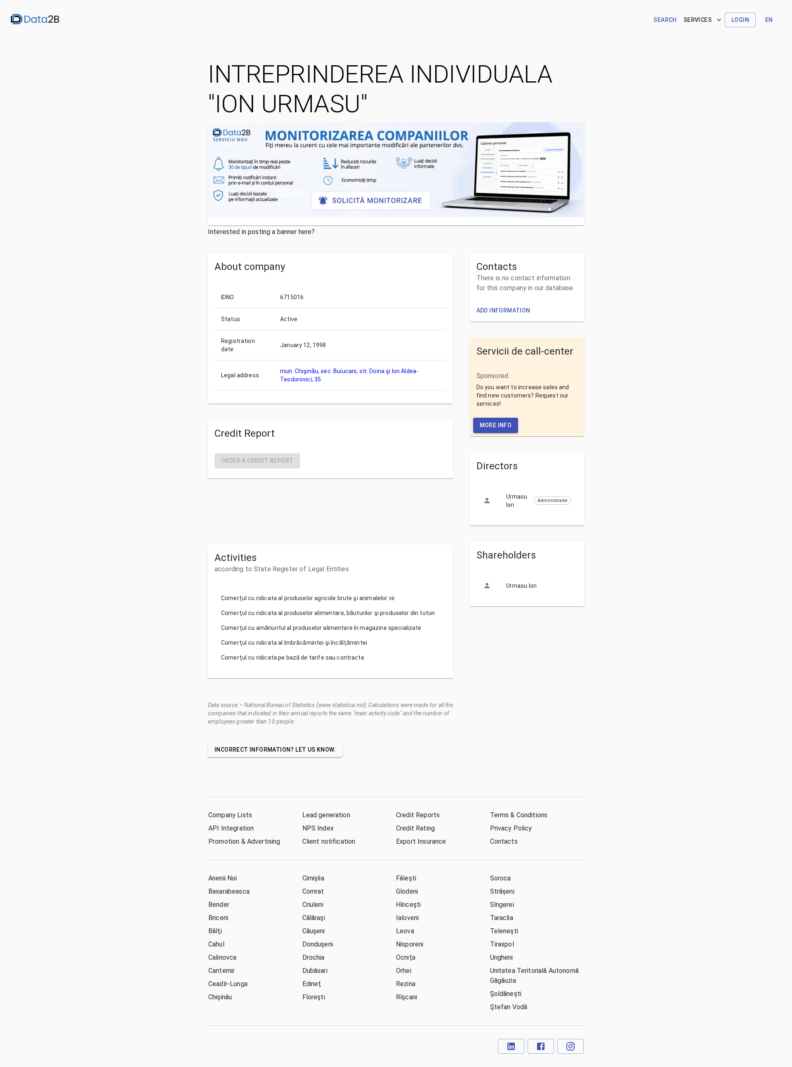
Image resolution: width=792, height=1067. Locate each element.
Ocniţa (405, 957)
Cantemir (221, 971)
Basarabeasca (229, 891)
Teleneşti (504, 931)
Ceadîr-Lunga (228, 984)
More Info (496, 425)
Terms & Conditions (519, 815)
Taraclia (501, 918)
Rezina (405, 984)
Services (698, 20)
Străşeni (502, 891)
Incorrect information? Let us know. (275, 749)
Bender (218, 904)
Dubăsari (315, 971)
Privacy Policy (511, 828)
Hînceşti (408, 904)
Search (664, 20)
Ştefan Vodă (509, 1007)
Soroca (500, 878)
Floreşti (313, 997)
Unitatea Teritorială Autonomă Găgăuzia (534, 975)
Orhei (403, 971)
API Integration (231, 828)
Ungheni (501, 957)
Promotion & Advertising (244, 841)
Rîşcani (406, 997)
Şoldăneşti (506, 994)
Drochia (313, 957)
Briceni (218, 918)
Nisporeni (409, 944)
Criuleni (312, 904)
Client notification (329, 841)
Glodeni (407, 891)
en (769, 20)
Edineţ (311, 984)
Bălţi (215, 931)
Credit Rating (415, 828)
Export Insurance (421, 841)
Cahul (216, 944)
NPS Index (318, 828)
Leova (405, 931)
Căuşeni (313, 931)
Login (740, 20)
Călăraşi (313, 918)
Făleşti (406, 878)
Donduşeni (317, 944)
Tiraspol (502, 944)
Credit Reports (418, 815)
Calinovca (222, 957)
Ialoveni (407, 918)
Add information (503, 310)
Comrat (313, 891)
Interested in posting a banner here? (261, 232)
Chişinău (220, 997)
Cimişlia (313, 878)
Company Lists (230, 815)
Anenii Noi (222, 878)
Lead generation (326, 815)
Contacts (504, 841)
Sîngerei (502, 904)
